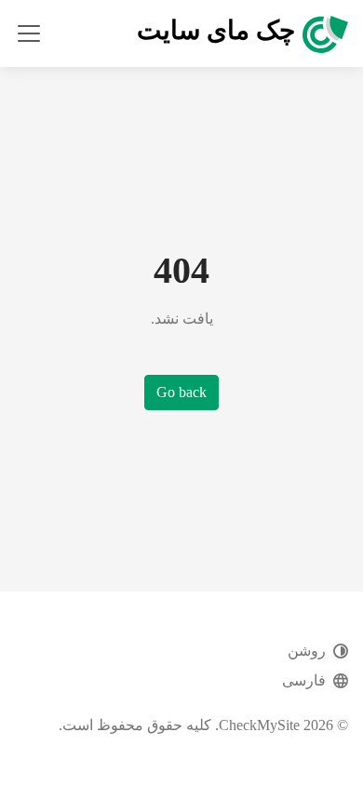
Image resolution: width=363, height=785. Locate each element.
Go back (181, 392)
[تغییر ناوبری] (29, 33)
